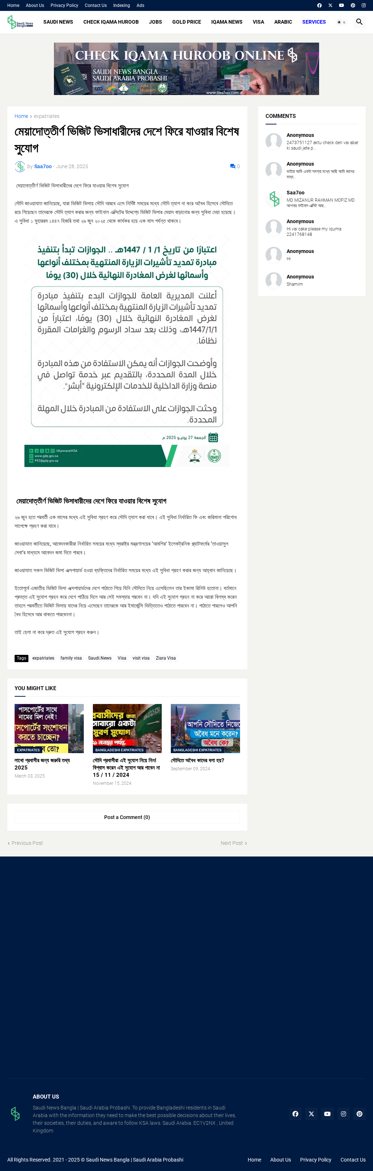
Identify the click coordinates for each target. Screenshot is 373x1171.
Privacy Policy (64, 5)
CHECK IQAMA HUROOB (111, 22)
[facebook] (319, 5)
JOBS (155, 22)
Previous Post (27, 843)
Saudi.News (99, 658)
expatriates (46, 116)
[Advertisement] (63, 916)
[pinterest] (353, 5)
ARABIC (283, 22)
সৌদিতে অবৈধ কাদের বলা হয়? (197, 760)
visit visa (141, 658)
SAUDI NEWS (58, 22)
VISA (258, 22)
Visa (122, 658)
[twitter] (330, 5)
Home (13, 5)
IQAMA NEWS (227, 22)
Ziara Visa (166, 658)
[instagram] (364, 5)
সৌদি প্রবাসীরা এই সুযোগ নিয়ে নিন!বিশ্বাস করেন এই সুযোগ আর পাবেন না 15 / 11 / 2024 (126, 768)
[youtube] (341, 5)
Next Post (232, 843)
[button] (341, 22)
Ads (140, 5)
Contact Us (96, 5)
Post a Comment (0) (127, 817)
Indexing (121, 5)
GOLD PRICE (186, 22)
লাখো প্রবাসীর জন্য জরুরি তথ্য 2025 (42, 764)
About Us (35, 5)
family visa (71, 658)
